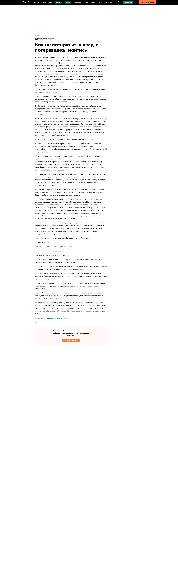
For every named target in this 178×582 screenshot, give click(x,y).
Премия (67, 2)
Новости (36, 2)
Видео (92, 2)
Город (99, 2)
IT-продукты (108, 2)
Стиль (86, 2)
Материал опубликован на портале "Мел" (52, 318)
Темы (50, 2)
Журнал (58, 2)
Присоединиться (71, 340)
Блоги (44, 2)
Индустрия (77, 2)
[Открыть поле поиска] (118, 2)
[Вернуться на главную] (26, 2)
